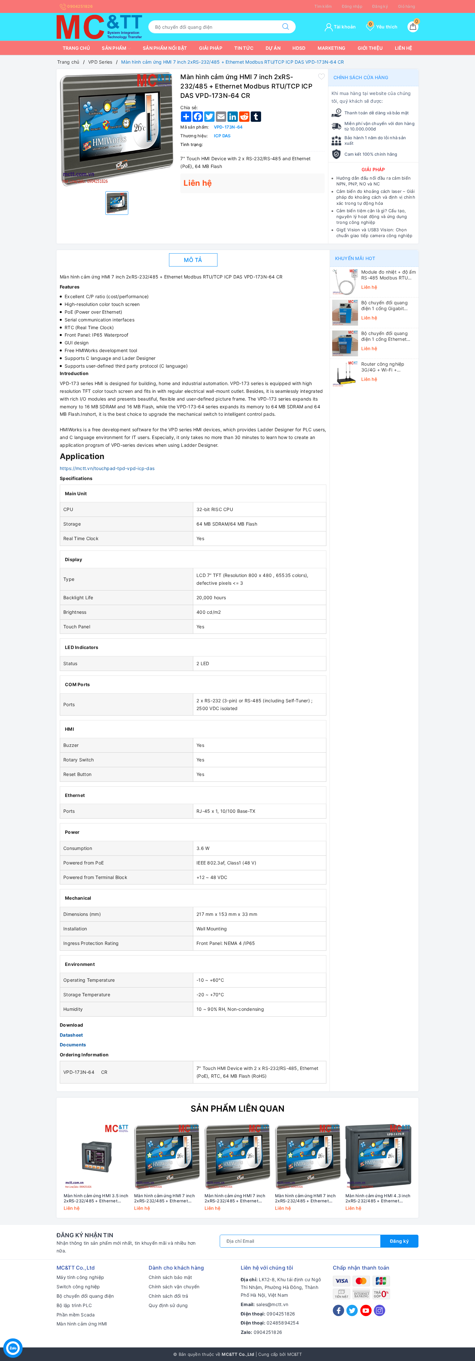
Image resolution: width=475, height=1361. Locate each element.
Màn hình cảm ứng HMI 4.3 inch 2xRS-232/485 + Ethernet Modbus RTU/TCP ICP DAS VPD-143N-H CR (377, 1198)
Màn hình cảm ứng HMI (82, 1323)
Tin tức (243, 48)
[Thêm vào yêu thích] (321, 76)
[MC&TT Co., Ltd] (99, 26)
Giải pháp (210, 48)
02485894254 (283, 1322)
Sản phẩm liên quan (238, 1109)
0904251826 (79, 6)
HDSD (298, 48)
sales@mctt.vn (272, 1304)
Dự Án (273, 48)
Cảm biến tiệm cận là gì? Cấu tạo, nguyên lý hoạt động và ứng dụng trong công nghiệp (371, 216)
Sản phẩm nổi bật (165, 48)
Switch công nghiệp (78, 1286)
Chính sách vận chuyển (174, 1286)
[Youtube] (366, 1310)
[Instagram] (379, 1310)
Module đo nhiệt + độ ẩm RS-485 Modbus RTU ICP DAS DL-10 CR (388, 275)
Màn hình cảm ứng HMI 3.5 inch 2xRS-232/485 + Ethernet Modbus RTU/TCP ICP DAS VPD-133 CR (96, 1198)
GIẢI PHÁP (373, 169)
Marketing (331, 48)
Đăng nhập (352, 6)
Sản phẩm (114, 48)
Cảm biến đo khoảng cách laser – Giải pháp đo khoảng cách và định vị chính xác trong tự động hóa (375, 197)
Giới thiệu (370, 48)
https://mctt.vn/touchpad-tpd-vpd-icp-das (107, 468)
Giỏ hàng (406, 6)
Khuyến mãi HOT (355, 258)
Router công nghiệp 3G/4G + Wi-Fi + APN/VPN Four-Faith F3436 (383, 367)
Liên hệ (404, 48)
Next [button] (431, 1172)
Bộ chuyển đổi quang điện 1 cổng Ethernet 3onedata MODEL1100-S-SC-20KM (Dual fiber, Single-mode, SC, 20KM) (388, 336)
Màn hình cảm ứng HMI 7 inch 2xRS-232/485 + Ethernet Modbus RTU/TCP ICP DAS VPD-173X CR (235, 1198)
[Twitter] (352, 1310)
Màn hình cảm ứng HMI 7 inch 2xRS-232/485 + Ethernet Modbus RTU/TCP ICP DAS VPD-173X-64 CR (164, 1198)
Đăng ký (380, 6)
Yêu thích (383, 26)
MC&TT (294, 1354)
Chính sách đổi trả (168, 1296)
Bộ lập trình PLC (74, 1305)
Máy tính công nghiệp (80, 1277)
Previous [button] (43, 1172)
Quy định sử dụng (168, 1305)
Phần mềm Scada (76, 1314)
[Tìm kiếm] (286, 26)
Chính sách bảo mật (170, 1277)
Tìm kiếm (323, 6)
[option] (117, 129)
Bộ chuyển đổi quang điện (85, 1296)
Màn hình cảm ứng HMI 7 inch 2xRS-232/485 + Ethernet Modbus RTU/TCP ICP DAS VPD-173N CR (305, 1198)
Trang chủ (76, 48)
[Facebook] (338, 1310)
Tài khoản (344, 26)
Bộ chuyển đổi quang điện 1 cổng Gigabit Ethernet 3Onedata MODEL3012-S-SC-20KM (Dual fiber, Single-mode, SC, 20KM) (388, 305)
